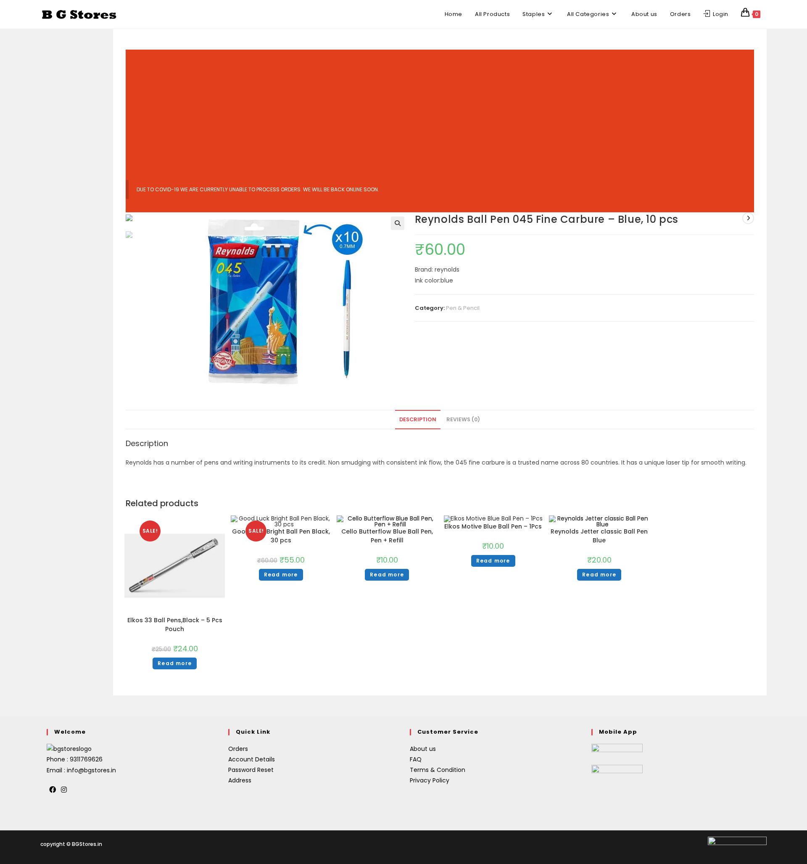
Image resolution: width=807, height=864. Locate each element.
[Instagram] (64, 790)
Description (417, 419)
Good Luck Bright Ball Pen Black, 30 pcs (281, 535)
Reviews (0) (463, 419)
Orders (238, 749)
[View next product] (748, 218)
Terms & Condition (437, 770)
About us (423, 749)
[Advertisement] (439, 108)
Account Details (251, 759)
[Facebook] (52, 790)
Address (239, 780)
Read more (175, 663)
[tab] (417, 419)
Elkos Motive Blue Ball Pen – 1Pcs (493, 526)
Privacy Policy (429, 780)
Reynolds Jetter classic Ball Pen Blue (599, 535)
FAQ (416, 759)
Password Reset (251, 770)
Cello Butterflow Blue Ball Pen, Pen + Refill (387, 535)
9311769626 (86, 759)
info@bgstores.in (91, 770)
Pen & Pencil (463, 308)
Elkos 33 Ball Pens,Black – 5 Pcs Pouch (174, 624)
